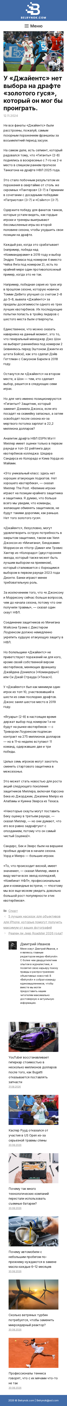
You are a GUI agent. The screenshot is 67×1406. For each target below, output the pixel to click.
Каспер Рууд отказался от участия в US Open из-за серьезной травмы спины (28, 1135)
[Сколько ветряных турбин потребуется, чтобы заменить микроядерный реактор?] (33, 1307)
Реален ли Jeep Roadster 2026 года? (35, 933)
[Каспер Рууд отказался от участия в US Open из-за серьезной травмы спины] (33, 1122)
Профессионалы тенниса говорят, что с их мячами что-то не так (33, 1378)
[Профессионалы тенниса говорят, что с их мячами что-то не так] (33, 1365)
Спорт (13, 911)
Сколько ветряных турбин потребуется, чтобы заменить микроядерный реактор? (31, 1320)
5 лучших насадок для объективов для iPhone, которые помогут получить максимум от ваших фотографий (32, 922)
